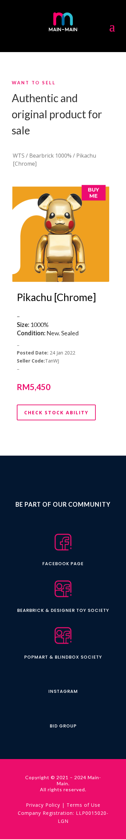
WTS (19, 155)
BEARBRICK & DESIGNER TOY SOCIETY (63, 610)
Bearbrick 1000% (50, 155)
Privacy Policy (43, 805)
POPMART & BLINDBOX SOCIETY (63, 657)
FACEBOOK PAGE (63, 563)
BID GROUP (63, 726)
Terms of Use (83, 805)
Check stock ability (56, 412)
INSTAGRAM (63, 691)
